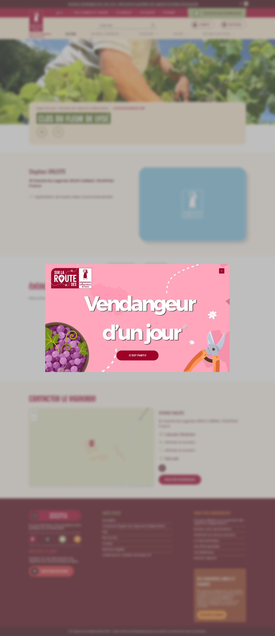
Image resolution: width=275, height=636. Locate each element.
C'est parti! (137, 355)
